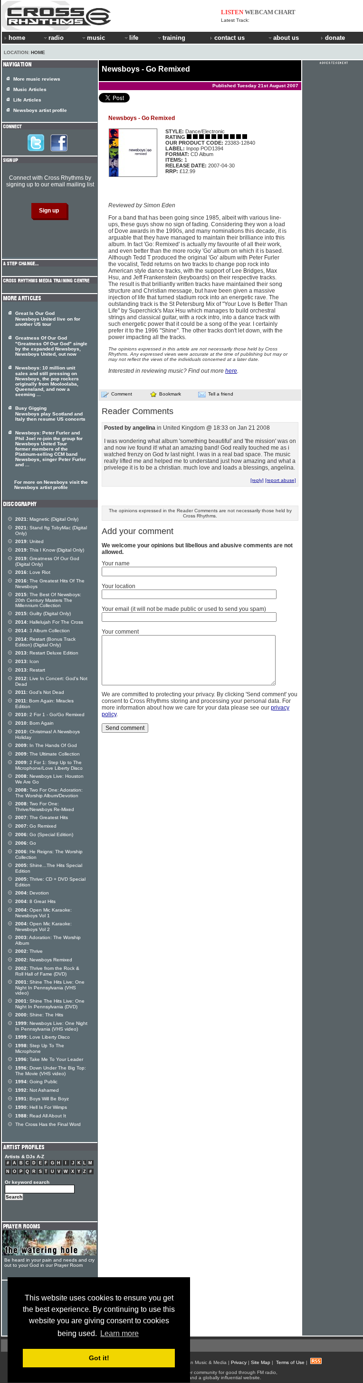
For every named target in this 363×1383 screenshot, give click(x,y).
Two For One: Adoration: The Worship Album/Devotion (49, 792)
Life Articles (27, 99)
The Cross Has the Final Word (48, 1124)
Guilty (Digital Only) (43, 613)
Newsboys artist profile (40, 110)
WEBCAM (259, 12)
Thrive (29, 951)
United (29, 541)
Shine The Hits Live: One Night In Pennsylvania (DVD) (50, 1003)
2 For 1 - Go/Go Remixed (50, 714)
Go (25, 843)
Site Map (260, 1362)
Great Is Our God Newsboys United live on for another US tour (47, 319)
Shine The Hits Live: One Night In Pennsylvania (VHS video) (50, 987)
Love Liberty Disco (42, 1037)
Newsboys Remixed (43, 959)
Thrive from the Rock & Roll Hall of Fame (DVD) (47, 971)
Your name (116, 563)
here (231, 371)
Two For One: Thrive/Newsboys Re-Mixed (44, 806)
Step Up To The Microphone (39, 1048)
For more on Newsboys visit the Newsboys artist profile (51, 484)
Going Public (36, 1081)
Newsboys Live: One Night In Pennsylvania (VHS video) (51, 1026)
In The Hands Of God (46, 745)
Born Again (34, 723)
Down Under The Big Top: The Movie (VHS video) (50, 1070)
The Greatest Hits (41, 817)
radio (56, 37)
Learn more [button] (119, 1333)
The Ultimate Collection (47, 753)
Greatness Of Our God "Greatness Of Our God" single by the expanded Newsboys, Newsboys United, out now (51, 346)
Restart (30, 670)
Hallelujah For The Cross (49, 622)
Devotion (32, 892)
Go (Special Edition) (44, 834)
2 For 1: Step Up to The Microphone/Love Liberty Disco (49, 765)
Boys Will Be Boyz (42, 1098)
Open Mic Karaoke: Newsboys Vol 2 (43, 926)
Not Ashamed (37, 1090)
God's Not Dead (39, 692)
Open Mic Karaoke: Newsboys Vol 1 (43, 912)
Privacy (239, 1362)
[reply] (257, 480)
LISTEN (232, 12)
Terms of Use (290, 1362)
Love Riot (32, 572)
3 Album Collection (42, 630)
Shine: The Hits (39, 1014)
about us (286, 37)
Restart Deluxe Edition (46, 652)
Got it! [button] (99, 1358)
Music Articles (30, 89)
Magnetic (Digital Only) (46, 519)
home (17, 37)
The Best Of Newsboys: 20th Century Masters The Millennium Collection (48, 600)
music (96, 37)
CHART (285, 12)
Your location (118, 586)
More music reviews (36, 79)
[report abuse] (280, 480)
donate (335, 37)
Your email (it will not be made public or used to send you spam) (184, 609)
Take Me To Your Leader (49, 1059)
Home (38, 52)
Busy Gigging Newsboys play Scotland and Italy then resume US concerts (50, 414)
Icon (27, 661)
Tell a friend (220, 393)
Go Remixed (36, 826)
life (133, 37)
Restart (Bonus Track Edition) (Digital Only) (45, 641)
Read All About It (40, 1115)
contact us (229, 37)
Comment (121, 393)
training (173, 37)
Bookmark (170, 393)
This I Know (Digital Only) (49, 550)
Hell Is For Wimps (41, 1107)
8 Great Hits (35, 901)
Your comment (120, 631)
